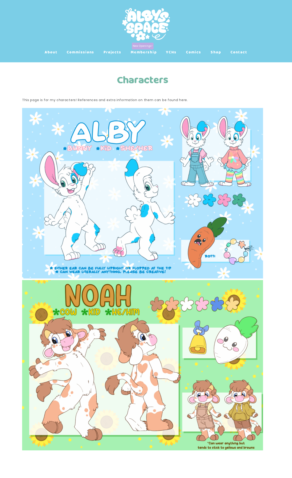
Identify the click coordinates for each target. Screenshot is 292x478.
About (51, 52)
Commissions (80, 52)
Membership (144, 52)
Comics (193, 52)
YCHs (171, 52)
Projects (112, 52)
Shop (216, 52)
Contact (238, 52)
